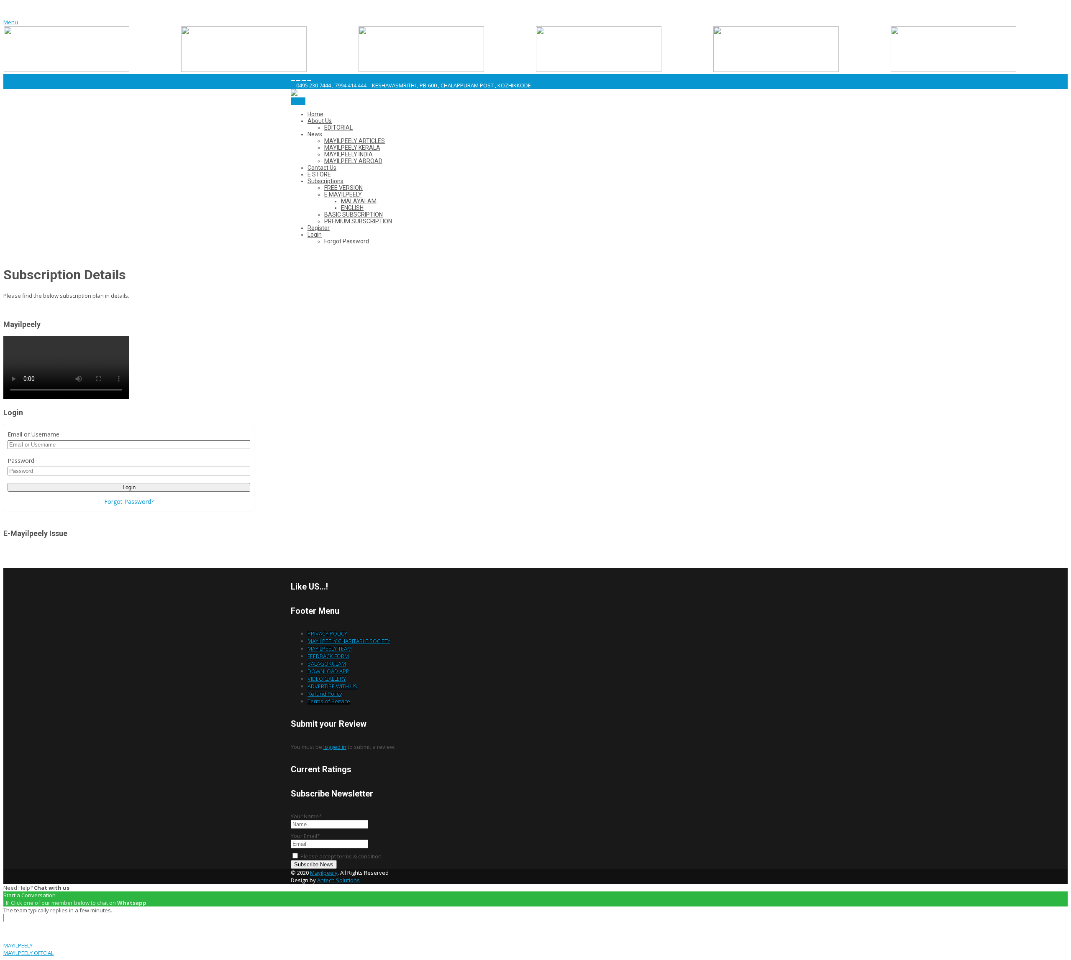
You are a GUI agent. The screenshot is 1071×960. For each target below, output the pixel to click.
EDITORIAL (338, 127)
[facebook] (293, 78)
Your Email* (305, 836)
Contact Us (321, 167)
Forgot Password (346, 241)
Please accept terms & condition (340, 856)
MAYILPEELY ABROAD (353, 161)
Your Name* (306, 816)
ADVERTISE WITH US (332, 686)
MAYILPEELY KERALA (352, 147)
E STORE (319, 174)
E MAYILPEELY (343, 194)
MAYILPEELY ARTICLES (354, 141)
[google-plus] (304, 78)
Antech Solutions (338, 880)
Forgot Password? (129, 502)
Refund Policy (324, 693)
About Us (319, 120)
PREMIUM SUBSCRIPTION (358, 221)
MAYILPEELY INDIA (348, 154)
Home (315, 114)
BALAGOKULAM (326, 663)
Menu (10, 22)
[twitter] (298, 78)
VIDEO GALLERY (326, 678)
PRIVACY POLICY (327, 633)
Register (318, 228)
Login (314, 234)
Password (21, 461)
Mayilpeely (324, 872)
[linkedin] (309, 78)
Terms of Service (328, 701)
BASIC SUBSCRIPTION (353, 214)
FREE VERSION (343, 187)
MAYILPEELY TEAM (329, 648)
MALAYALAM (359, 201)
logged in (334, 747)
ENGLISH (352, 207)
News (314, 134)
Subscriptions (325, 181)
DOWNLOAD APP (328, 671)
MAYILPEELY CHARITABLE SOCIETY (348, 641)
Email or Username (33, 434)
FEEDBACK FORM (328, 656)
